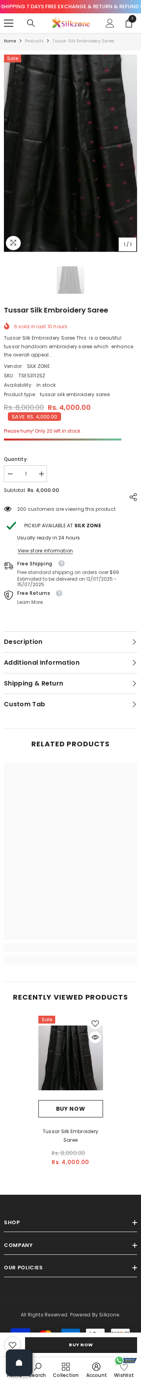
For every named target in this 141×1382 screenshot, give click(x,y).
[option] (70, 153)
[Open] (19, 1362)
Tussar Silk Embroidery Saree (70, 1135)
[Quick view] (95, 1037)
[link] (12, 1345)
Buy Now (81, 1345)
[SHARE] (131, 497)
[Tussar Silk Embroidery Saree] (70, 1058)
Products (34, 41)
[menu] (8, 23)
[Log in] (110, 23)
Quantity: (16, 459)
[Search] (31, 23)
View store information (45, 550)
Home (10, 41)
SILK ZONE (38, 366)
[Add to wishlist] (95, 1023)
